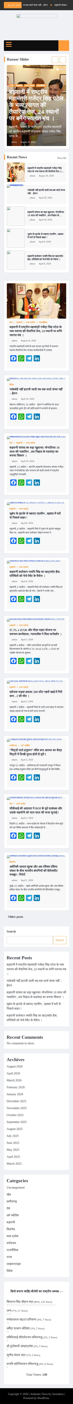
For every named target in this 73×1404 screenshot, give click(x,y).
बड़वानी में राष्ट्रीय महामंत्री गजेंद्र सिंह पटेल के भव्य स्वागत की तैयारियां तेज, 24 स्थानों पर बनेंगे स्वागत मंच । (45, 171)
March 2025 (14, 1163)
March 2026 (14, 1080)
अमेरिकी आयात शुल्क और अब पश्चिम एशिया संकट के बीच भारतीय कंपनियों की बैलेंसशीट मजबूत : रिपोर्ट (34, 870)
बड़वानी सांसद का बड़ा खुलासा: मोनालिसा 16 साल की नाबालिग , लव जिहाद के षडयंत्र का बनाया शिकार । (45, 215)
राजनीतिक (41, 85)
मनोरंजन (11, 1243)
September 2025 (17, 1122)
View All (61, 158)
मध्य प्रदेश (29, 85)
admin (32, 176)
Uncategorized (16, 1187)
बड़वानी (19, 85)
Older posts (15, 916)
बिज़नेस (12, 862)
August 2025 (15, 1129)
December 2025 (16, 1101)
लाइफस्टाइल (14, 1264)
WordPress (43, 1398)
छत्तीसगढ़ (13, 745)
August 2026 (15, 1066)
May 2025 (13, 1149)
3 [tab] (63, 69)
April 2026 (13, 1073)
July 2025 (13, 1135)
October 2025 (15, 1115)
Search (11, 931)
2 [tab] (61, 69)
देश (11, 85)
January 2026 (15, 1094)
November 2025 (17, 1108)
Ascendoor (58, 1394)
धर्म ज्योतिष (25, 745)
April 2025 (13, 1156)
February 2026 (16, 1087)
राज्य (9, 1257)
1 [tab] (57, 69)
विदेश (12, 385)
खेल (9, 1194)
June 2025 (13, 1142)
